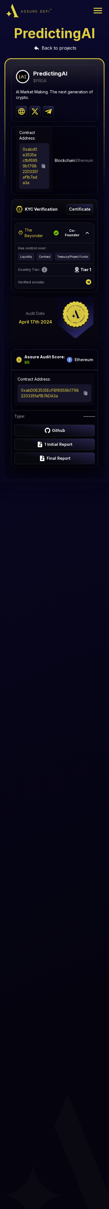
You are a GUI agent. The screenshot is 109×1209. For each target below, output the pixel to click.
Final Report (58, 458)
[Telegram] (88, 282)
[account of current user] (97, 10)
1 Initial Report (58, 444)
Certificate (80, 209)
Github (58, 430)
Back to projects (59, 48)
